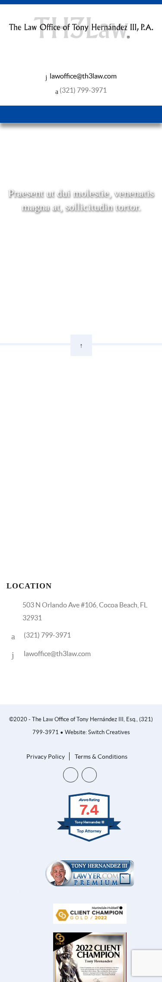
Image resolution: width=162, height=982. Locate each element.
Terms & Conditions (101, 756)
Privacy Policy (45, 756)
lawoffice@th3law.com (83, 76)
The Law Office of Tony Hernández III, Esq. (84, 719)
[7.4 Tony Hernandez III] (89, 841)
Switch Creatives (109, 732)
